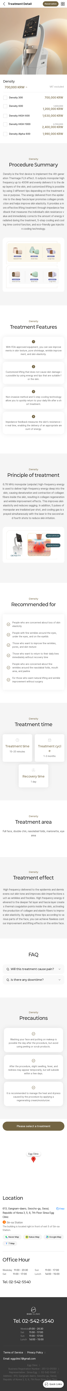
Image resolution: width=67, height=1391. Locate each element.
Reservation (51, 4)
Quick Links (55, 1384)
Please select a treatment (33, 1126)
